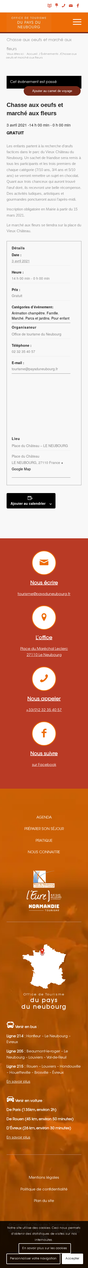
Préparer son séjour (44, 829)
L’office (44, 637)
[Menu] (74, 22)
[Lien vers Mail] (70, 6)
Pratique (44, 841)
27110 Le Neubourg (44, 655)
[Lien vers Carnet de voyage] (49, 6)
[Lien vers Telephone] (63, 6)
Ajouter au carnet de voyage (52, 91)
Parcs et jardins (37, 318)
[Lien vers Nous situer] (56, 6)
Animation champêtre (28, 313)
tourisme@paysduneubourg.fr (44, 594)
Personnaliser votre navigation (33, 1258)
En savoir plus (18, 1082)
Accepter (72, 1258)
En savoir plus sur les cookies (44, 1248)
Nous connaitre (44, 852)
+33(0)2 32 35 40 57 (44, 710)
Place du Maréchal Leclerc (44, 649)
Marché (17, 318)
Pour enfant (60, 318)
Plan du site (44, 1201)
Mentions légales (44, 1178)
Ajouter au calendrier (28, 503)
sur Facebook (44, 765)
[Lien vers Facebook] (77, 6)
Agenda (44, 817)
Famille (52, 313)
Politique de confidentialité (44, 1189)
